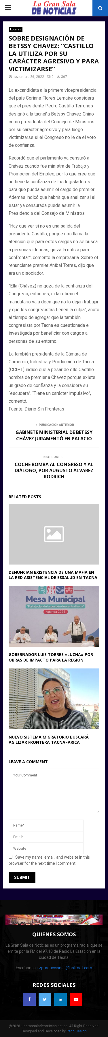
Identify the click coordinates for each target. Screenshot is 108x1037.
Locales (15, 29)
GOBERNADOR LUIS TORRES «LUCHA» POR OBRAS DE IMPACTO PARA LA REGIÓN (51, 657)
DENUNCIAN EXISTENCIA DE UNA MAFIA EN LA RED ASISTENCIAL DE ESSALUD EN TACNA (53, 574)
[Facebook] (29, 999)
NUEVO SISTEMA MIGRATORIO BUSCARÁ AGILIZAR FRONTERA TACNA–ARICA (49, 739)
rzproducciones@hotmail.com (64, 967)
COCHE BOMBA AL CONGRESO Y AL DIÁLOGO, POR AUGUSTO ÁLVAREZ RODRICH (54, 470)
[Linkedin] (60, 999)
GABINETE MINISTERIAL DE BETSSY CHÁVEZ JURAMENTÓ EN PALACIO (54, 435)
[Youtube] (76, 999)
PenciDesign (77, 1031)
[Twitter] (45, 999)
